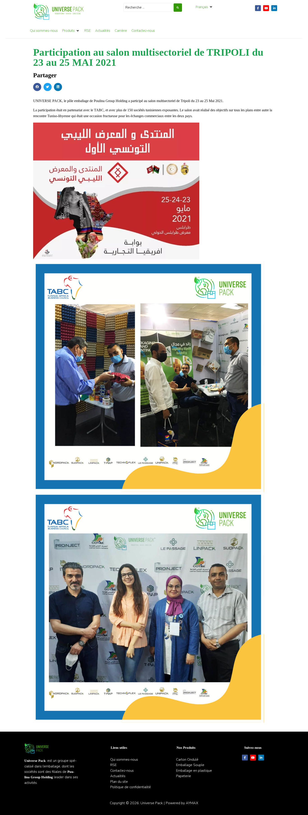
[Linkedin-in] (274, 8)
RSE (113, 765)
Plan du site (119, 781)
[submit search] (178, 7)
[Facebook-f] (258, 8)
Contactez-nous (122, 770)
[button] (204, 7)
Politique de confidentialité (130, 787)
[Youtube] (266, 8)
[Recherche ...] (148, 7)
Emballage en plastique (194, 770)
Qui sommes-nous (124, 759)
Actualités (117, 776)
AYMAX (192, 803)
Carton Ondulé (187, 759)
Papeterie (183, 776)
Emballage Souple (190, 765)
